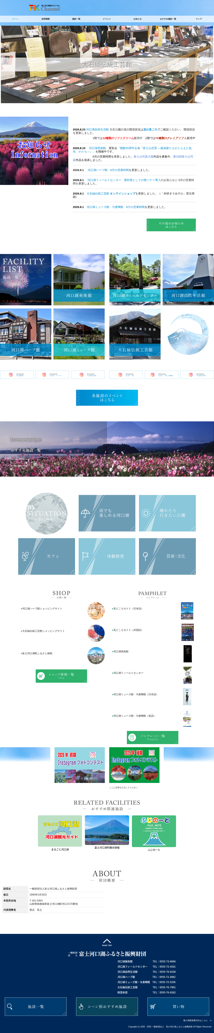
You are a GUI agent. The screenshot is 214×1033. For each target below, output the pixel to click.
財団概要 (46, 19)
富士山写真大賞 (143, 156)
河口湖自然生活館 (97, 129)
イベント (107, 19)
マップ (199, 19)
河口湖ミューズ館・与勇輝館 (105, 207)
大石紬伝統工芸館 (98, 193)
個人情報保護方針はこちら (195, 1020)
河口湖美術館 (97, 148)
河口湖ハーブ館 (97, 170)
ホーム (15, 19)
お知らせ (137, 19)
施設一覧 (76, 19)
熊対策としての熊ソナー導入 (142, 180)
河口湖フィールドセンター (104, 180)
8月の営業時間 (119, 170)
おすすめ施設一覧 (168, 19)
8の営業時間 (135, 207)
